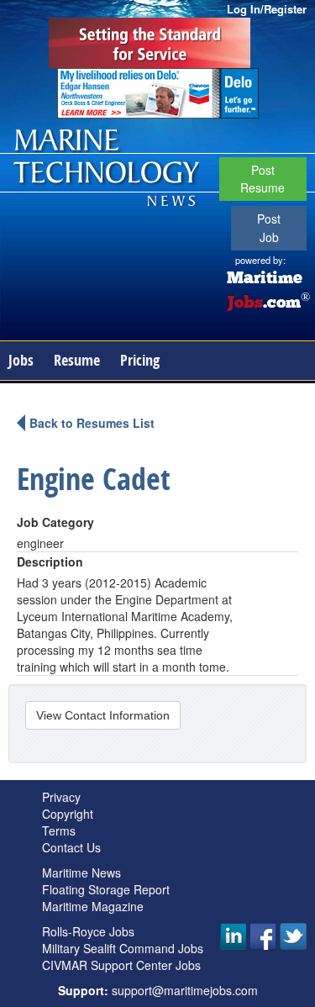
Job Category (55, 522)
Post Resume (262, 178)
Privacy (61, 796)
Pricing (140, 360)
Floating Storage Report (106, 889)
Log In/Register (267, 9)
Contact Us (71, 847)
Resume (77, 360)
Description (50, 561)
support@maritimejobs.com (185, 990)
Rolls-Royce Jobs (88, 931)
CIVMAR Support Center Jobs (121, 965)
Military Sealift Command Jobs (122, 948)
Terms (59, 830)
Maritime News (81, 872)
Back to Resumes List (92, 422)
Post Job (269, 227)
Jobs (21, 360)
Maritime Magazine (93, 906)
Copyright (67, 813)
